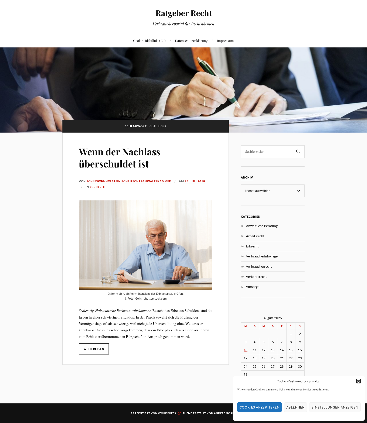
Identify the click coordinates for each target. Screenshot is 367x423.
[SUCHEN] (298, 151)
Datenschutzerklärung (191, 40)
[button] (358, 381)
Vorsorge (252, 286)
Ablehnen (295, 407)
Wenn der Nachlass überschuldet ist (119, 157)
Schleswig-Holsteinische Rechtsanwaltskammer (129, 181)
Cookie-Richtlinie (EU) (149, 40)
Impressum (225, 40)
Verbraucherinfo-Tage (262, 256)
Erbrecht (98, 187)
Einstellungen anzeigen (335, 407)
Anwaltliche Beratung (262, 226)
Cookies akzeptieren (259, 407)
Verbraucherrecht (259, 266)
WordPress (167, 413)
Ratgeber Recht (183, 12)
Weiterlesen (93, 349)
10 (245, 350)
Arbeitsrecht (255, 236)
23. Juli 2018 (195, 181)
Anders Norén (225, 413)
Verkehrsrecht (256, 276)
